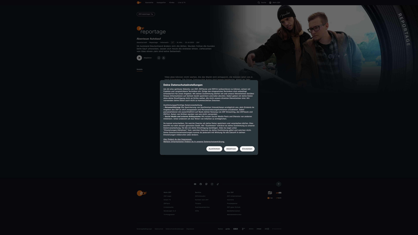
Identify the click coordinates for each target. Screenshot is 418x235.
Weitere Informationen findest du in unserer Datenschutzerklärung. (194, 142)
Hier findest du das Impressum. (177, 139)
